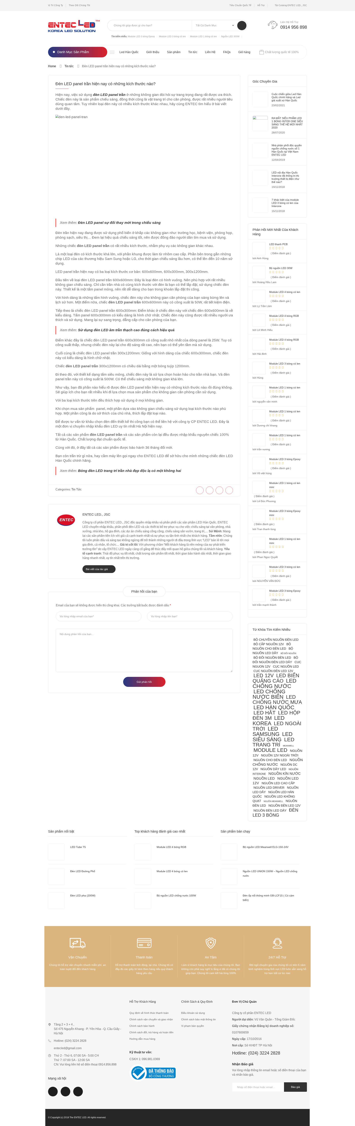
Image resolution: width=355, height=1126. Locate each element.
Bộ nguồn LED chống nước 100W (176, 895)
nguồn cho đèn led (270, 760)
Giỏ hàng (244, 52)
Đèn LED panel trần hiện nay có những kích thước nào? (105, 83)
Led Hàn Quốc (128, 52)
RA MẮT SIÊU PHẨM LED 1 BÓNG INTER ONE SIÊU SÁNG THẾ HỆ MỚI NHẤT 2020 (287, 123)
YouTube (65, 1094)
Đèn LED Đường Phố (82, 871)
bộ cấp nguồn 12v (268, 644)
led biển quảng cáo (276, 678)
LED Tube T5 (78, 847)
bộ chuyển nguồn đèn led (275, 639)
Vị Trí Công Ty (55, 5)
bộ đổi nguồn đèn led (272, 657)
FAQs (227, 52)
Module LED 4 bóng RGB (171, 847)
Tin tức (192, 52)
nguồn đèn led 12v (284, 805)
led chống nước (274, 683)
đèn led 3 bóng (275, 813)
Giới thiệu (152, 52)
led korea (269, 720)
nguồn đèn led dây (269, 810)
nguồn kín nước (284, 774)
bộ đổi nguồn (288, 653)
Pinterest (78, 1094)
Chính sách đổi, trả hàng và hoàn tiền (151, 1032)
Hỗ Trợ (261, 5)
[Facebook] (200, 490)
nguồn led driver (268, 787)
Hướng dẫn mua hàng (142, 1038)
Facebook (53, 1094)
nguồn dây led (273, 769)
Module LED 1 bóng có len (203, 36)
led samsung (266, 731)
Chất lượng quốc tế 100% (282, 52)
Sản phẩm (173, 52)
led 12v (263, 675)
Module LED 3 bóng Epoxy (141, 36)
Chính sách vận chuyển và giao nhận (151, 1019)
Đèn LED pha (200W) (82, 895)
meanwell (288, 746)
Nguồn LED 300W (230, 36)
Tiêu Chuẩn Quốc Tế (240, 5)
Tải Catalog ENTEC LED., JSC (291, 5)
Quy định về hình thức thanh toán (149, 1012)
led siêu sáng (273, 736)
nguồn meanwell (273, 801)
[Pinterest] (219, 490)
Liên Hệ (210, 52)
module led (270, 750)
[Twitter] (209, 490)
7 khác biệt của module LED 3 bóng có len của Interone (285, 203)
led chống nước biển (269, 694)
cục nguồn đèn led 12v (273, 671)
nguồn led (264, 778)
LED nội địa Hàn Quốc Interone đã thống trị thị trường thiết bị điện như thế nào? (285, 177)
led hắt (264, 713)
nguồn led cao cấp (278, 783)
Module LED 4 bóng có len (172, 871)
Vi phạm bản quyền (192, 1025)
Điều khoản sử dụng (193, 1012)
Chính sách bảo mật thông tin (198, 1019)
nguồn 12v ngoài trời (279, 755)
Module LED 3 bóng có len (172, 36)
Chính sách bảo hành (142, 1025)
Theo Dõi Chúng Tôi (79, 5)
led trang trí (273, 742)
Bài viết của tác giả (97, 569)
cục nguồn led (286, 666)
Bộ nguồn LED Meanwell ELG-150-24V (265, 847)
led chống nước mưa (277, 699)
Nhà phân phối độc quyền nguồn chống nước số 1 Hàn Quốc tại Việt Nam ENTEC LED (287, 150)
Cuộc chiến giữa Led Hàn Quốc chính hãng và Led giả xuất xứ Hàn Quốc (286, 97)
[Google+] (229, 490)
